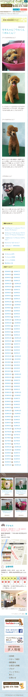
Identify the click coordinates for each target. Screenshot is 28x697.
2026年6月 (8, 274)
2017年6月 (8, 437)
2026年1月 (17, 280)
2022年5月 (17, 347)
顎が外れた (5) (9, 263)
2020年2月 (8, 389)
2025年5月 (17, 292)
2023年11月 (18, 320)
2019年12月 (8, 392)
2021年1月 (17, 371)
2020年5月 (17, 383)
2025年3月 (17, 295)
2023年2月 (8, 335)
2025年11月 (18, 283)
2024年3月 (17, 313)
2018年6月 (8, 419)
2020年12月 (8, 374)
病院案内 (12, 662)
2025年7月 (17, 289)
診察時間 (23, 9)
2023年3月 (17, 332)
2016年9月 (18, 450)
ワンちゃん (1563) (10, 257)
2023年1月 (17, 335)
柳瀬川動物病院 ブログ (16, 476)
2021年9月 (18, 359)
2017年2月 (8, 443)
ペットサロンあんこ (14, 673)
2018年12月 (8, 410)
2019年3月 (17, 404)
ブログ (11, 669)
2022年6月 (8, 347)
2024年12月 (8, 301)
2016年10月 (8, 450)
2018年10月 (8, 413)
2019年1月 (17, 407)
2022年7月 (17, 344)
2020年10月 (8, 377)
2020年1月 (17, 389)
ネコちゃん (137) (9, 254)
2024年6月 (8, 310)
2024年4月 (8, 313)
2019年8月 (8, 398)
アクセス (15, 9)
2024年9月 (18, 304)
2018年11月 (18, 410)
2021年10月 (8, 359)
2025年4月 (8, 295)
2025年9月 (18, 286)
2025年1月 (17, 298)
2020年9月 (18, 377)
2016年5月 (17, 456)
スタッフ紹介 (14, 659)
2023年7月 (17, 326)
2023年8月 (8, 326)
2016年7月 (17, 453)
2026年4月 (8, 277)
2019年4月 (8, 404)
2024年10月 (8, 304)
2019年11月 (18, 392)
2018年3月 (17, 422)
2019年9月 (18, 395)
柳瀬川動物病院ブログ (18, 11)
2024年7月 (17, 307)
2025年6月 (8, 292)
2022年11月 (18, 338)
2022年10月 (8, 341)
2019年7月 (17, 398)
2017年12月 (8, 428)
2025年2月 (8, 298)
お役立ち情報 (14, 666)
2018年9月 (18, 413)
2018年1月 (17, 425)
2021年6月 (8, 365)
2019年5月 (17, 401)
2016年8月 (8, 453)
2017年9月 (18, 431)
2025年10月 (8, 286)
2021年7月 (17, 362)
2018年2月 (8, 425)
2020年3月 (17, 386)
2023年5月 (17, 329)
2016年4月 (8, 459)
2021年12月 (8, 356)
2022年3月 (17, 350)
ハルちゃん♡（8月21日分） (13, 245)
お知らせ (12, 678)
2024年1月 (17, 316)
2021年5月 (17, 365)
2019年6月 (8, 401)
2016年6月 (8, 456)
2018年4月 (8, 422)
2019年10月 (8, 395)
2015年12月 (8, 465)
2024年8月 (8, 307)
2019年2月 (8, 407)
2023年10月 (8, 323)
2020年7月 (17, 380)
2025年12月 (8, 283)
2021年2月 (8, 371)
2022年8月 (8, 344)
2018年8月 (8, 416)
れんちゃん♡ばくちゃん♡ (12, 242)
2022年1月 (17, 353)
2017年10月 (8, 431)
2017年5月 (17, 437)
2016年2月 (8, 462)
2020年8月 (8, 380)
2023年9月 (18, 323)
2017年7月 (17, 434)
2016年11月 (18, 446)
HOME (11, 656)
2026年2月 (8, 280)
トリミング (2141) (10, 260)
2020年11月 (18, 374)
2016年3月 (17, 459)
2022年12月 (8, 338)
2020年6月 (8, 383)
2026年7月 (17, 271)
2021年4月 (8, 368)
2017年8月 (8, 434)
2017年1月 (17, 443)
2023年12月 (8, 320)
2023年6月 (8, 329)
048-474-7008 (5, 537)
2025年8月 (8, 289)
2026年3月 (17, 277)
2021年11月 (18, 356)
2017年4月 (8, 440)
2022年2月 (8, 353)
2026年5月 (17, 274)
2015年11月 (18, 465)
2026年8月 (8, 271)
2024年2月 (8, 316)
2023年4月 (8, 332)
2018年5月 (17, 419)
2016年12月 (8, 446)
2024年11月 (18, 301)
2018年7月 (17, 416)
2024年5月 (17, 310)
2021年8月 (8, 362)
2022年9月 (18, 341)
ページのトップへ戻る (18, 614)
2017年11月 (18, 428)
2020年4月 (8, 386)
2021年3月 (17, 368)
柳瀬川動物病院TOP (5, 11)
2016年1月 (17, 462)
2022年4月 (8, 350)
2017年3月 (17, 440)
